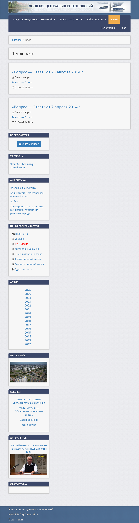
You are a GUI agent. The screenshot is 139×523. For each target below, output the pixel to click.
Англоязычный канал (27, 249)
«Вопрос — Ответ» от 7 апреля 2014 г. (46, 106)
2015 (28, 332)
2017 (28, 325)
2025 (28, 294)
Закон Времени (29, 419)
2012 (28, 344)
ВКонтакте (21, 233)
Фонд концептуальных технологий (33, 19)
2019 (28, 317)
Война (14, 201)
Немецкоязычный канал (28, 254)
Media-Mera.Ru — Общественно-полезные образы (29, 411)
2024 (28, 298)
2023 (28, 301)
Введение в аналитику (23, 187)
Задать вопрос (30, 143)
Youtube (19, 238)
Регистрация (108, 27)
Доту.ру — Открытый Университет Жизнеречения (29, 401)
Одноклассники (23, 269)
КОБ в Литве (29, 424)
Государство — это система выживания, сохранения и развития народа (26, 210)
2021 (28, 309)
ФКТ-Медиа (21, 243)
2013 (28, 340)
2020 (28, 313)
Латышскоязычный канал (29, 264)
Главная (17, 39)
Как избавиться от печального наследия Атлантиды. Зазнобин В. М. (29, 449)
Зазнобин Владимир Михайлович (22, 165)
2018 (28, 321)
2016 (28, 329)
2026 (28, 290)
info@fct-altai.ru (27, 514)
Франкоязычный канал (28, 259)
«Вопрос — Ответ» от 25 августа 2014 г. (48, 71)
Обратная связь (96, 19)
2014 (28, 336)
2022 (28, 305)
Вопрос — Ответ (70, 19)
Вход (123, 27)
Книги (114, 19)
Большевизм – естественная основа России (27, 194)
